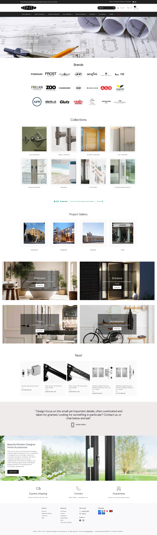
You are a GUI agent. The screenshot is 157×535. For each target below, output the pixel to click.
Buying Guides (64, 518)
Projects (122, 1)
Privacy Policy (89, 531)
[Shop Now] (39, 281)
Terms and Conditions (66, 522)
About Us (44, 511)
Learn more (13, 472)
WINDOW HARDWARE (80, 14)
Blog (43, 518)
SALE (118, 14)
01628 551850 (81, 425)
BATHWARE (92, 14)
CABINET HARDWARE (39, 14)
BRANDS (111, 14)
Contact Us (45, 515)
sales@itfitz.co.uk (83, 497)
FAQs (62, 520)
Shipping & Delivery (47, 513)
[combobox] (106, 7)
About (110, 1)
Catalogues (128, 1)
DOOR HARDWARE (26, 14)
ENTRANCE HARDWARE (53, 14)
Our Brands (116, 1)
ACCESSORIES (102, 14)
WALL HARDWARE (67, 14)
